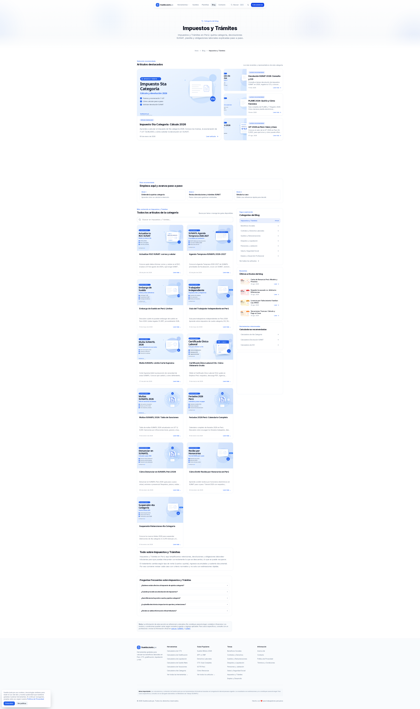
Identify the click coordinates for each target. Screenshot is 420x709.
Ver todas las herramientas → (177, 674)
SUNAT (188, 628)
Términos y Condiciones (266, 663)
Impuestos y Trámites (234, 674)
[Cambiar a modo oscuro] (248, 5)
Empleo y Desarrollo (234, 678)
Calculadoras (257, 5)
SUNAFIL (180, 628)
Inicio (197, 51)
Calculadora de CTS (174, 651)
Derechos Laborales (204, 659)
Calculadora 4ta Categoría (176, 671)
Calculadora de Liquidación (177, 659)
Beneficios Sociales (234, 651)
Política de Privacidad (265, 659)
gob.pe (174, 628)
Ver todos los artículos (248, 261)
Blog (213, 5)
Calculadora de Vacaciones (177, 667)
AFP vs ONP (201, 655)
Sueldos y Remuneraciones (237, 659)
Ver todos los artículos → (206, 674)
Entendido (9, 703)
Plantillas (205, 5)
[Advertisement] (210, 161)
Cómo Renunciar (203, 671)
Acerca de (261, 651)
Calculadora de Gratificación (177, 655)
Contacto (221, 5)
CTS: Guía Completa (204, 663)
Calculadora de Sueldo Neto (177, 663)
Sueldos (195, 5)
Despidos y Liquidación (235, 663)
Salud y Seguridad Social (236, 671)
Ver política (22, 703)
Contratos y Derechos (235, 655)
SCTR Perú (201, 667)
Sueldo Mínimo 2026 (204, 651)
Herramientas (182, 5)
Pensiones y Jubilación (235, 667)
